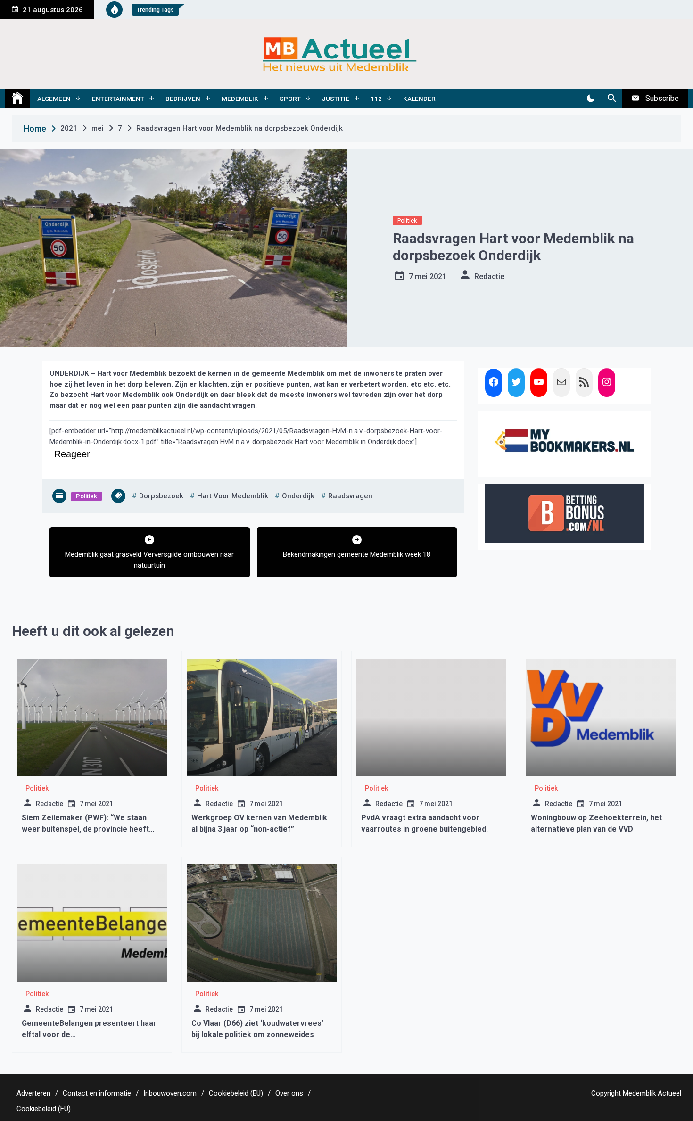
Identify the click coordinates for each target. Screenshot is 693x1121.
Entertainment (118, 98)
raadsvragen (350, 496)
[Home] (17, 98)
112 (376, 98)
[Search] (611, 98)
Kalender (419, 98)
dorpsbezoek (161, 496)
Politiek (407, 220)
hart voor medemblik (232, 496)
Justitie (335, 98)
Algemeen (54, 98)
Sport (290, 98)
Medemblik (240, 98)
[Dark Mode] (590, 98)
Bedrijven (182, 98)
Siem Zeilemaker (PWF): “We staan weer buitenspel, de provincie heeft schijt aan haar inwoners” (85, 829)
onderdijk (298, 496)
